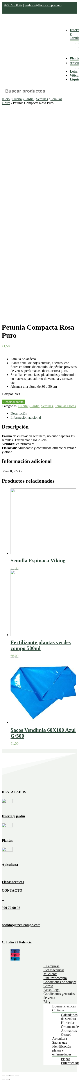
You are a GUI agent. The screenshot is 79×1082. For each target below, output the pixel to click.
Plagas (65, 1059)
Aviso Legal (51, 990)
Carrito (48, 986)
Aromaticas (69, 1030)
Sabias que (59, 1042)
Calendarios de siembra (69, 1017)
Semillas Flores (65, 406)
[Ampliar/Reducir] (16, 1075)
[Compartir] (8, 1075)
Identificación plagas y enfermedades (61, 1050)
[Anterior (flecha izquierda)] (3, 1079)
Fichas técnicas (13, 882)
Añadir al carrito (13, 402)
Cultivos (58, 1010)
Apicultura (10, 864)
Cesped (66, 1034)
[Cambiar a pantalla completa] (12, 1075)
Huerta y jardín (13, 816)
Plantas (7, 840)
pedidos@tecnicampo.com (43, 5)
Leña (73, 71)
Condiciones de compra (59, 982)
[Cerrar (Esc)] (3, 1075)
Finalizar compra (55, 978)
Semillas (42, 99)
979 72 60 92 (13, 5)
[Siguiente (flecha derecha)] (8, 1079)
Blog (46, 1001)
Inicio (6, 99)
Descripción (19, 413)
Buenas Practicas (64, 1006)
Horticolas (68, 1023)
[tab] (44, 414)
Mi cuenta (50, 974)
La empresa (51, 966)
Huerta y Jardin (23, 99)
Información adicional (26, 417)
